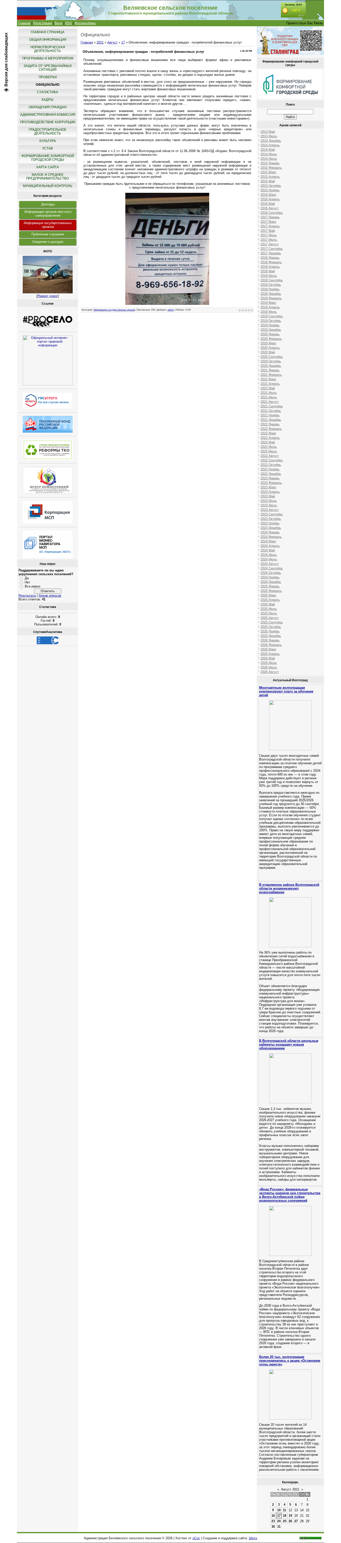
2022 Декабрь (271, 474)
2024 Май (268, 550)
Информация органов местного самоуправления (47, 213)
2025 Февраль (271, 591)
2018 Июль (269, 276)
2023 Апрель (270, 492)
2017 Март (268, 222)
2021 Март (268, 379)
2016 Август (270, 208)
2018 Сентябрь (272, 280)
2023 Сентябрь (272, 514)
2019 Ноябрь (270, 325)
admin (171, 310)
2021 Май (268, 388)
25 (284, 1521)
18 (284, 1515)
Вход (58, 23)
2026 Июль (269, 667)
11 (284, 1510)
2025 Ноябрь (270, 631)
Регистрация (42, 23)
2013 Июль (269, 136)
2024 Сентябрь (272, 568)
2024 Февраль (271, 537)
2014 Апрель (270, 145)
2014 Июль (269, 159)
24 (279, 1521)
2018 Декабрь (271, 294)
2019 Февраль (271, 298)
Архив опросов (50, 595)
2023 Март (268, 487)
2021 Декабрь (271, 420)
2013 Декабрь (271, 141)
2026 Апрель (270, 654)
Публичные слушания (47, 234)
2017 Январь (270, 217)
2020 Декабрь (271, 366)
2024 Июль (269, 559)
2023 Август (270, 510)
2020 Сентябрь (272, 357)
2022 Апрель (270, 438)
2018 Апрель (270, 267)
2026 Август (270, 672)
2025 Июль (269, 613)
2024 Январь (270, 532)
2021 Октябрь (271, 411)
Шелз (253, 1538)
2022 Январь (270, 424)
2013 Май (268, 132)
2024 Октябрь (271, 573)
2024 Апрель (270, 546)
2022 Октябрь (271, 465)
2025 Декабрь (271, 636)
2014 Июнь (269, 154)
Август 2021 (290, 1489)
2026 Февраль (271, 645)
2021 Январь (270, 370)
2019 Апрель (270, 307)
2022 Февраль (271, 429)
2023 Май (268, 496)
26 (290, 1521)
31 (279, 1526)
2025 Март (268, 595)
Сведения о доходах (47, 242)
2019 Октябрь (271, 321)
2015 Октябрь (271, 186)
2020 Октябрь (271, 361)
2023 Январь (270, 478)
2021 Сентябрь (272, 406)
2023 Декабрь (271, 528)
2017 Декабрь (271, 253)
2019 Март (268, 303)
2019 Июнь (269, 312)
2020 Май (268, 352)
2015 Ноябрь (270, 190)
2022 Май (268, 442)
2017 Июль (269, 240)
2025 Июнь (269, 609)
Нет (27, 582)
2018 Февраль (271, 262)
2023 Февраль (271, 483)
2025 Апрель (270, 600)
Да (27, 578)
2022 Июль (269, 451)
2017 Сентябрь (272, 249)
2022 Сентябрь (272, 460)
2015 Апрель (270, 177)
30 (273, 1526)
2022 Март (268, 433)
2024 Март (268, 541)
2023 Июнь (269, 501)
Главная (24, 23)
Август (112, 42)
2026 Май (268, 658)
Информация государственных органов (48, 225)
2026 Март (268, 649)
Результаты (27, 595)
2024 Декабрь (271, 582)
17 (123, 42)
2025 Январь (270, 586)
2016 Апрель (270, 199)
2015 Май (268, 181)
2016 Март (268, 195)
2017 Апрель (270, 226)
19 (290, 1515)
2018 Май (268, 271)
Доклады (48, 204)
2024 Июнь (269, 555)
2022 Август (270, 456)
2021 (100, 42)
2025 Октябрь (271, 627)
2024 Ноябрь (270, 577)
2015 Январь (270, 163)
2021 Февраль (271, 375)
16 (273, 1515)
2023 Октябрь (271, 519)
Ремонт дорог (47, 296)
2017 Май (268, 231)
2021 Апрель (270, 384)
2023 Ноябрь (270, 523)
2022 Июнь (269, 447)
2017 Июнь (269, 235)
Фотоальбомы (85, 23)
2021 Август (270, 402)
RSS (68, 23)
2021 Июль (269, 397)
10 (279, 1510)
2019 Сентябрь (272, 316)
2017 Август (270, 244)
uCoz (196, 1538)
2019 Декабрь (271, 330)
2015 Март (268, 172)
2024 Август (270, 564)
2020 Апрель (270, 348)
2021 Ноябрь (270, 415)
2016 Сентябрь (272, 213)
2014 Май (268, 150)
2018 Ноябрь (270, 289)
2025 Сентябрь (272, 622)
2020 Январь (270, 334)
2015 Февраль (271, 168)
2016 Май (268, 204)
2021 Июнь (269, 393)
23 (273, 1521)
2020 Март (268, 343)
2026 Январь (270, 640)
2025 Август (270, 618)
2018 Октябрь (271, 285)
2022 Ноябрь (270, 469)
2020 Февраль (271, 339)
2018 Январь (270, 258)
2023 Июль (269, 505)
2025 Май (268, 604)
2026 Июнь (269, 663)
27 (296, 1521)
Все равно (32, 586)
